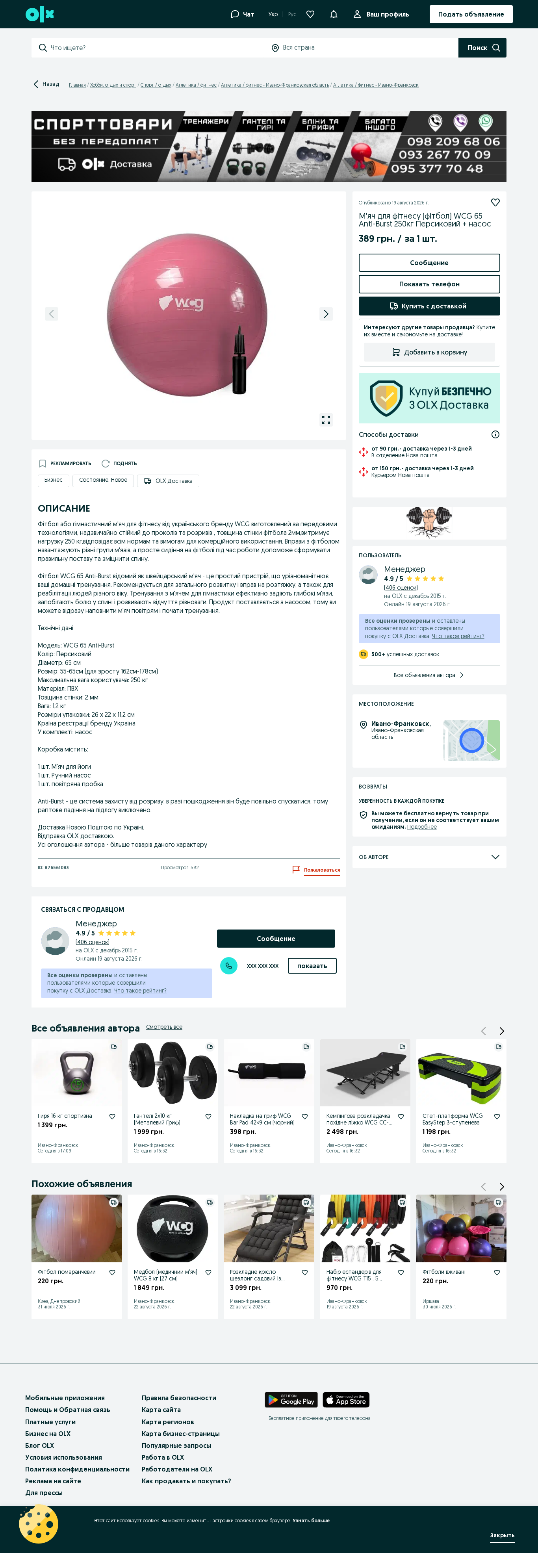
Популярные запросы (176, 1445)
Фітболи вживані (444, 1271)
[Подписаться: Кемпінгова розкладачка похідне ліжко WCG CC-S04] (401, 1116)
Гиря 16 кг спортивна (65, 1115)
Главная (77, 85)
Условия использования (63, 1457)
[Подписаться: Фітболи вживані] (497, 1272)
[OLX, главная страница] (39, 14)
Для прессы (44, 1493)
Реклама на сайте (53, 1481)
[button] (501, 1031)
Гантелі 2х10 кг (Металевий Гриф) (157, 1119)
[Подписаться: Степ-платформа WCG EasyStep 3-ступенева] (497, 1116)
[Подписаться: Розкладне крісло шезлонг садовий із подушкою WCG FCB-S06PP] (305, 1272)
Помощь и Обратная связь (67, 1410)
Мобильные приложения (65, 1398)
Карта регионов (168, 1422)
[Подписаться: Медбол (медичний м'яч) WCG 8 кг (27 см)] (208, 1272)
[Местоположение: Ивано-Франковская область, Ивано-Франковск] (471, 740)
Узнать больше (311, 1520)
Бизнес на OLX (47, 1434)
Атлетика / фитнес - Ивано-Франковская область (275, 85)
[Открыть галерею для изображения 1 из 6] (326, 420)
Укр (273, 14)
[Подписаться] (495, 202)
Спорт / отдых (156, 85)
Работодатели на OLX (177, 1469)
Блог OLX (39, 1445)
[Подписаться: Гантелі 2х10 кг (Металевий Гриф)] (208, 1116)
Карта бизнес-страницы (181, 1434)
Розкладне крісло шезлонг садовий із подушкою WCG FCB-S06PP (257, 1281)
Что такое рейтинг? (140, 990)
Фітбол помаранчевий (67, 1271)
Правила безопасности (179, 1398)
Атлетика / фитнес (196, 85)
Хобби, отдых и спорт (113, 85)
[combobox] (157, 47)
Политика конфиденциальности (77, 1469)
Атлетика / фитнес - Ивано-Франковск (376, 85)
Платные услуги (50, 1422)
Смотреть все (164, 1026)
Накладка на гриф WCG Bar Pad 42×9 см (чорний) (262, 1119)
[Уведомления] (333, 14)
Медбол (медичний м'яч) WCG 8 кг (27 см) (165, 1275)
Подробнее (422, 826)
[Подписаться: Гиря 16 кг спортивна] (112, 1116)
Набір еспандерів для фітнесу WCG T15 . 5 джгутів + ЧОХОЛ (354, 1278)
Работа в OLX (163, 1457)
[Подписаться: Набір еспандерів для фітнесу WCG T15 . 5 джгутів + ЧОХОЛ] (401, 1272)
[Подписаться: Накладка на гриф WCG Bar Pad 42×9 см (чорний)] (305, 1116)
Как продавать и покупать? (186, 1481)
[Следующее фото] (326, 314)
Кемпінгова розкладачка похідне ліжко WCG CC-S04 (358, 1122)
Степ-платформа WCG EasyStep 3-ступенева (453, 1119)
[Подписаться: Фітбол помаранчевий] (112, 1272)
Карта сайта (161, 1410)
